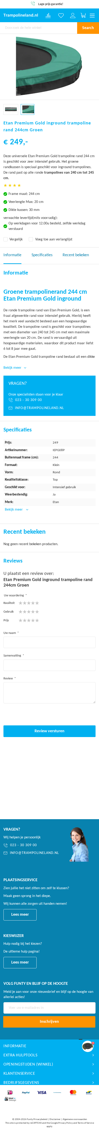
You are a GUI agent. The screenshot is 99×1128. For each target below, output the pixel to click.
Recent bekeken (76, 255)
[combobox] (38, 28)
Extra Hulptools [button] (20, 1055)
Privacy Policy (65, 1123)
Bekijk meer (14, 510)
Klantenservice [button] (19, 1073)
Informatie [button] (14, 1046)
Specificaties (42, 255)
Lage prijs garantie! (50, 4)
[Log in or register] (72, 15)
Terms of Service (86, 1123)
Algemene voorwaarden (75, 1119)
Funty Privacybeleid (37, 1119)
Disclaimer (55, 1119)
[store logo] (20, 15)
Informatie (12, 255)
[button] (10, 109)
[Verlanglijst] (61, 15)
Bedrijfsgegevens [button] (21, 1083)
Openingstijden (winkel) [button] (28, 1064)
